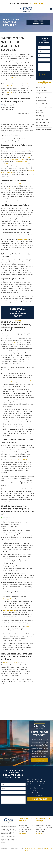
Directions (22, 833)
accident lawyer (14, 78)
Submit (44, 74)
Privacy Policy (37, 848)
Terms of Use (28, 848)
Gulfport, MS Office (43, 820)
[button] (51, 9)
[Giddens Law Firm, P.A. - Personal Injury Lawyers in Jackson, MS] (26, 9)
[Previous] (29, 788)
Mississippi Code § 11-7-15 (18, 460)
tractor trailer (10, 342)
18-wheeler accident (10, 663)
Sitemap (45, 848)
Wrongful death (8, 599)
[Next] (50, 788)
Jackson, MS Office (25, 820)
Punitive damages (9, 610)
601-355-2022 (36, 3)
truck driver (10, 188)
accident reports (23, 239)
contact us (8, 92)
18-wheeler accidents (26, 184)
